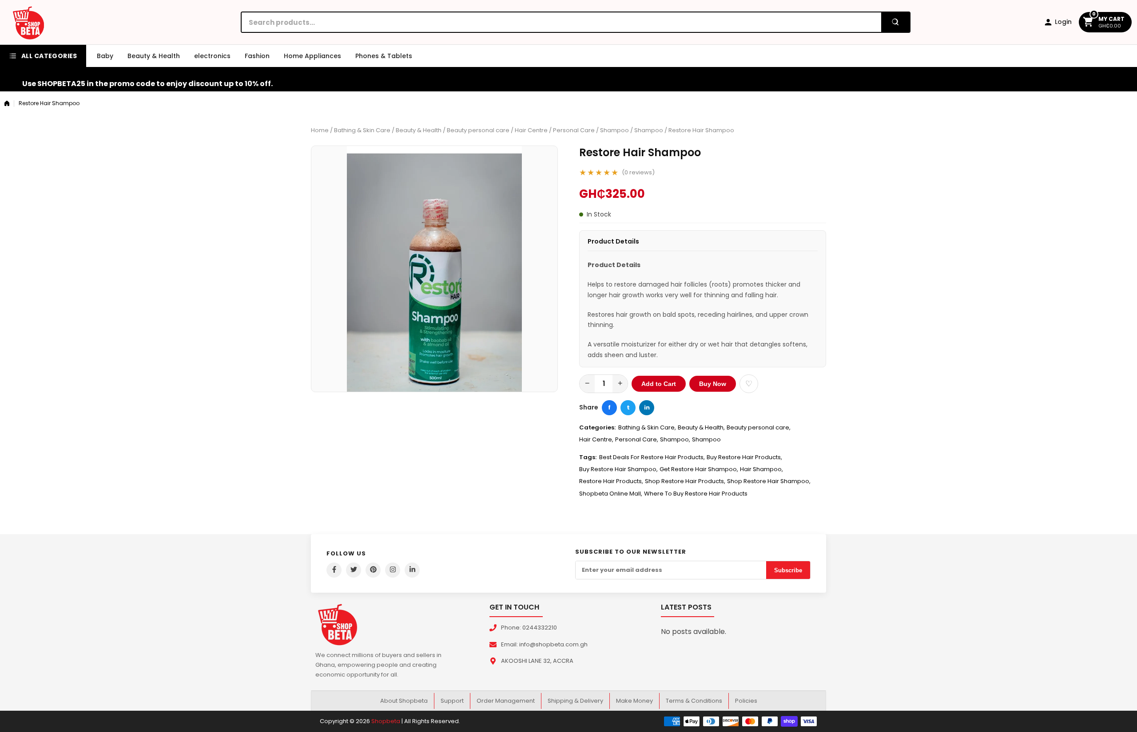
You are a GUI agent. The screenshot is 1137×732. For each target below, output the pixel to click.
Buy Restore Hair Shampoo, (618, 469)
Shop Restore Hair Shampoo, (769, 481)
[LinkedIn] (412, 570)
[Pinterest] (373, 570)
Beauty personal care (478, 130)
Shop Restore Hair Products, (685, 481)
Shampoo (614, 130)
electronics (212, 55)
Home (320, 130)
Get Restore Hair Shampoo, (699, 469)
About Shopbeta (404, 701)
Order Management (506, 701)
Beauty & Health (153, 55)
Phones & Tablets (383, 55)
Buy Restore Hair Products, (744, 457)
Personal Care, (636, 439)
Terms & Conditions (694, 701)
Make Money (634, 701)
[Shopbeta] (28, 22)
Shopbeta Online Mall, (610, 493)
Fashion (257, 55)
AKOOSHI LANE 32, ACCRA (537, 661)
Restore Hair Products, (611, 481)
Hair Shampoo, (761, 469)
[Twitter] (353, 570)
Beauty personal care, (759, 427)
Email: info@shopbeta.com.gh (544, 644)
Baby (105, 55)
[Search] (895, 22)
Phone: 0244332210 (529, 627)
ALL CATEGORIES (49, 55)
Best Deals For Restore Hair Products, (652, 457)
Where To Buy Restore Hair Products (695, 493)
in (647, 407)
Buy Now (712, 383)
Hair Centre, (596, 439)
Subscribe (788, 570)
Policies (746, 701)
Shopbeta (385, 721)
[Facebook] (334, 570)
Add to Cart (658, 383)
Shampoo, (675, 439)
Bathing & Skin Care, (647, 427)
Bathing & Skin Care (362, 130)
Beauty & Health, (701, 427)
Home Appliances (312, 55)
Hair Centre (531, 130)
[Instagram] (392, 570)
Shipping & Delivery (575, 701)
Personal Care (574, 130)
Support (452, 701)
